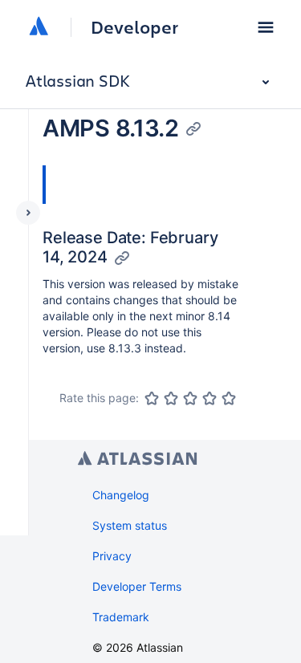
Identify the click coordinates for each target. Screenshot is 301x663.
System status (129, 525)
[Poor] (171, 398)
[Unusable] (151, 398)
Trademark (120, 617)
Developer (134, 27)
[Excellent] (228, 398)
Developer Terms (136, 586)
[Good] (209, 398)
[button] (265, 27)
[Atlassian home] (38, 27)
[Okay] (190, 398)
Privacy (112, 556)
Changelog (120, 495)
